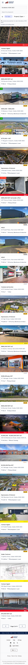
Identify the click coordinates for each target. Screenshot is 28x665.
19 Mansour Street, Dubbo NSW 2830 (12, 111)
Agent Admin (15, 645)
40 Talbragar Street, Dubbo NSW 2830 (12, 467)
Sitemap (20, 656)
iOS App (19, 640)
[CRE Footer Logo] (14, 637)
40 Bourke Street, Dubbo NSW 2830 (12, 408)
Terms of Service (18, 663)
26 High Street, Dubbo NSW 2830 (11, 319)
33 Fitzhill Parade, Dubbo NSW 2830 (11, 527)
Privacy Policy (9, 663)
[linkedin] (14, 643)
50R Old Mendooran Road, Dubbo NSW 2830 (14, 438)
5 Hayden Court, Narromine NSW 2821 (12, 259)
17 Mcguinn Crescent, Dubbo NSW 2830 (13, 140)
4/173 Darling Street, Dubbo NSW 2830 (12, 289)
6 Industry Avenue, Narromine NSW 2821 (13, 348)
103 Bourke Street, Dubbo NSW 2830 (12, 81)
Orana (15, 633)
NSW (11, 633)
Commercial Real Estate (9, 2)
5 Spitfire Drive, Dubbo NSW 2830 (11, 556)
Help (14, 640)
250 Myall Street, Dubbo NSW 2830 (11, 586)
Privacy (9, 656)
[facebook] (10, 643)
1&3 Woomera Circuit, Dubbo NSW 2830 (12, 497)
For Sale (7, 633)
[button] (14, 50)
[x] (17, 643)
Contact (8, 640)
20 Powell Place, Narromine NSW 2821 (12, 230)
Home (3, 633)
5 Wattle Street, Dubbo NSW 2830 (11, 616)
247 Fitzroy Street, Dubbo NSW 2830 (12, 200)
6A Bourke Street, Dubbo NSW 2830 (12, 50)
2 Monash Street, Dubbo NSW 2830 (11, 170)
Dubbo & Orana (20, 633)
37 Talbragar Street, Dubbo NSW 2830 (12, 378)
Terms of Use (14, 656)
